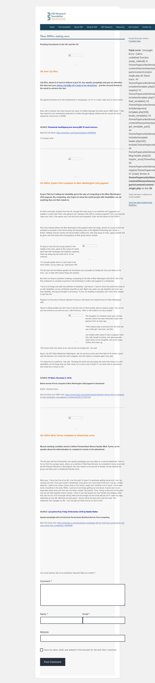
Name (44, 614)
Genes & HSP (92, 27)
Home (52, 27)
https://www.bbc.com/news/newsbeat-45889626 (76, 133)
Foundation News (135, 41)
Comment (46, 581)
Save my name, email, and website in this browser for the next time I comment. (80, 650)
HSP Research (106, 27)
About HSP (78, 27)
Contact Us (146, 27)
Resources (120, 27)
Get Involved (133, 27)
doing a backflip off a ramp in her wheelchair (77, 85)
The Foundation (64, 27)
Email (86, 614)
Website (44, 632)
